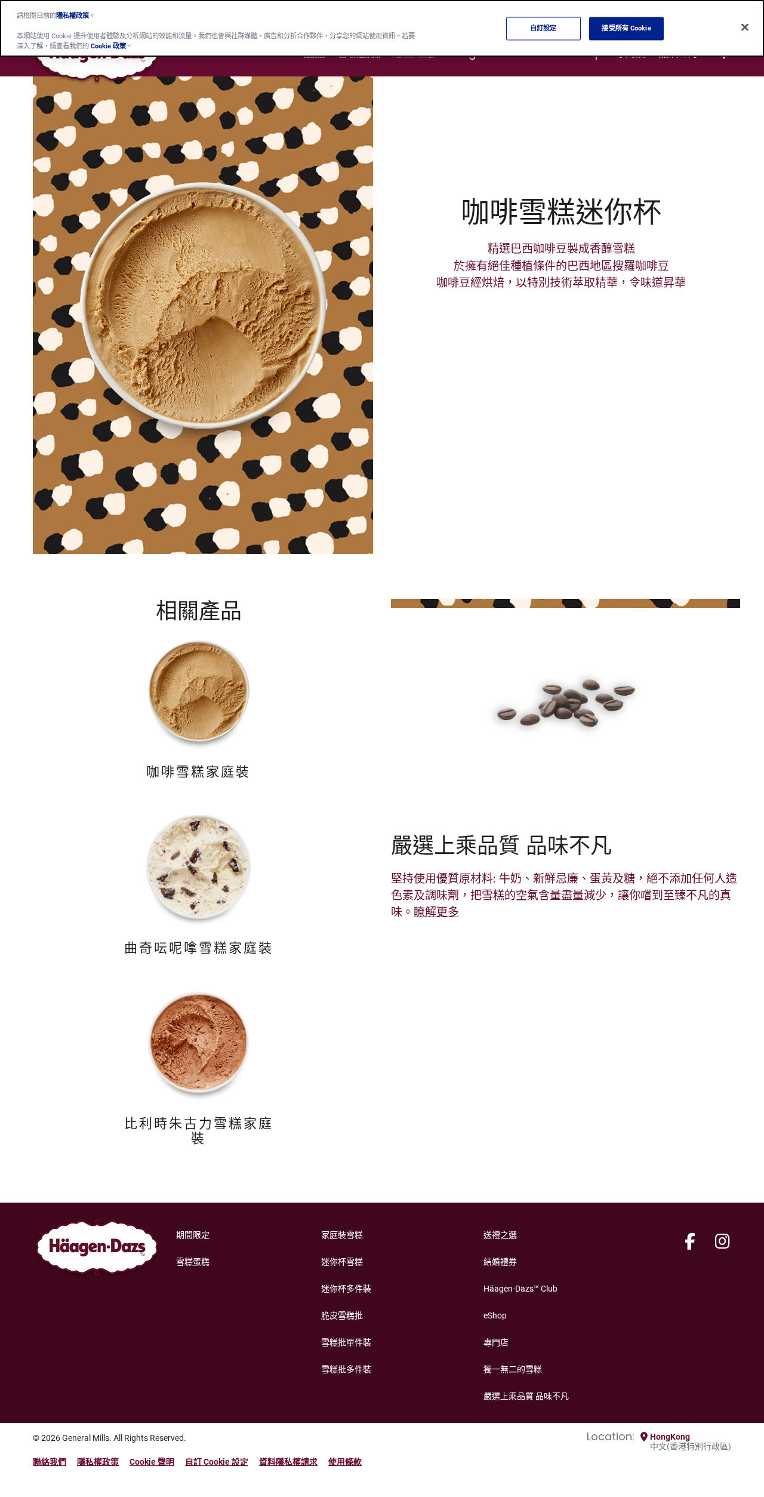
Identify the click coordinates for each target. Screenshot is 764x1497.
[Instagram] (722, 1242)
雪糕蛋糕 (193, 1262)
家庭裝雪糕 (342, 1235)
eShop (495, 1315)
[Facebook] (690, 1242)
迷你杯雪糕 (342, 1262)
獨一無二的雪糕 (512, 1369)
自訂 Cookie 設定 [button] (216, 1462)
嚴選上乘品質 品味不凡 (526, 1396)
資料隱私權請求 (288, 1462)
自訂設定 (543, 28)
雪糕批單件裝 (346, 1342)
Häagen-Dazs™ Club (520, 1288)
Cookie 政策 (108, 46)
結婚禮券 (500, 1262)
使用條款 (345, 1462)
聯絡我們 (49, 1462)
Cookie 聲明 (152, 1462)
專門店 (496, 1342)
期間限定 (193, 1235)
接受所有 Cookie (626, 28)
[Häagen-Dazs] (97, 1250)
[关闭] (745, 27)
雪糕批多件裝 (346, 1369)
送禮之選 (500, 1235)
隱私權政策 (98, 1462)
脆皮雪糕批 (342, 1315)
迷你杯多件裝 (346, 1288)
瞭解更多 (436, 912)
